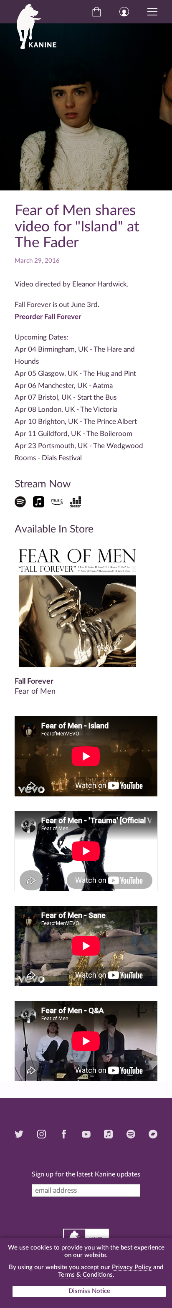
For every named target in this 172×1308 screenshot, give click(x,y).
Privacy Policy (132, 1267)
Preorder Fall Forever (48, 316)
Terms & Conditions (85, 1275)
